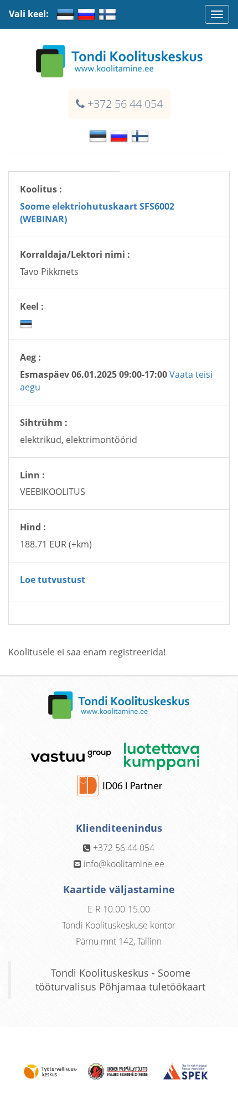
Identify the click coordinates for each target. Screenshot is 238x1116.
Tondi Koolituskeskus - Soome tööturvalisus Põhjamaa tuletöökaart (120, 979)
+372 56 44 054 (125, 103)
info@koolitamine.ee (124, 864)
